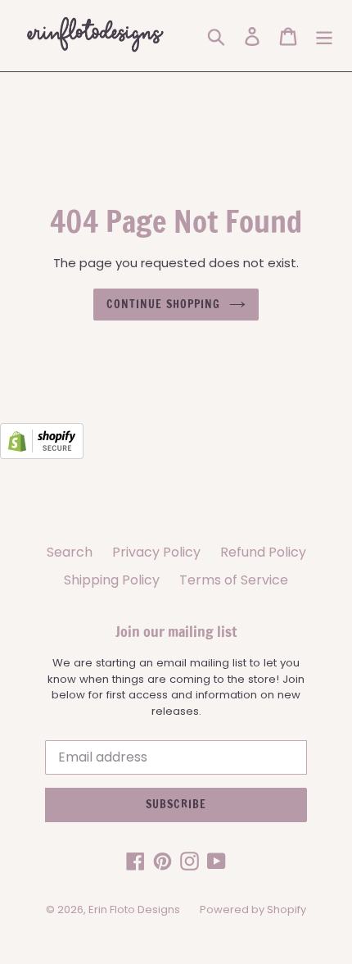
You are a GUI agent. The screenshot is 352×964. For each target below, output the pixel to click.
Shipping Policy (112, 580)
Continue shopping (163, 304)
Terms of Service (233, 580)
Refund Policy (263, 552)
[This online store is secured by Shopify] (41, 454)
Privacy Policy (156, 552)
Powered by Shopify (253, 909)
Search (70, 552)
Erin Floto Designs (134, 909)
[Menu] (324, 35)
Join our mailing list (176, 632)
